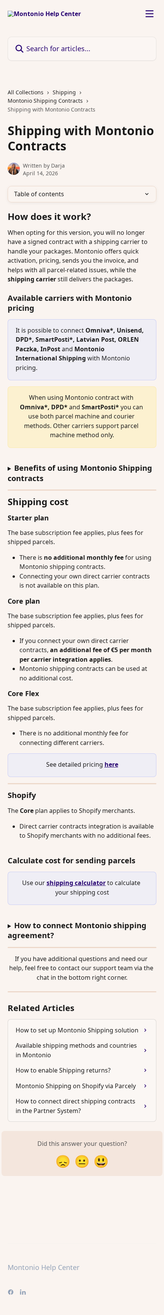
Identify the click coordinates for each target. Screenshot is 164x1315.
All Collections (25, 92)
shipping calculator (76, 883)
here (111, 764)
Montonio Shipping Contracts (45, 100)
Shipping (64, 92)
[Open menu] (149, 13)
